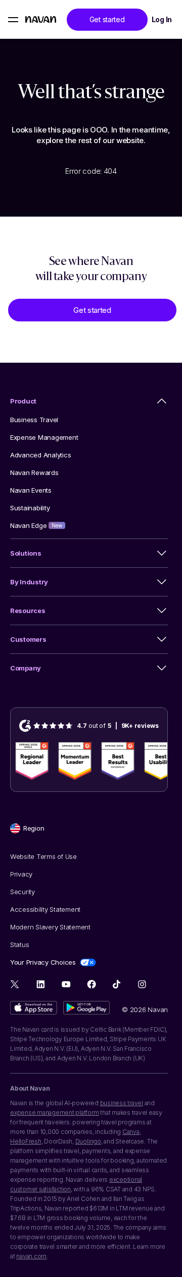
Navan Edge (36, 525)
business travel (121, 1103)
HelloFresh (25, 1141)
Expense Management (44, 437)
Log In (162, 19)
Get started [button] (107, 19)
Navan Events (31, 490)
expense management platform (54, 1112)
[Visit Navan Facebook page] (91, 984)
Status (19, 944)
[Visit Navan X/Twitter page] (15, 985)
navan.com (31, 1256)
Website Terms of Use (43, 856)
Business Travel (34, 420)
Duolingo (88, 1141)
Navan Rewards (34, 472)
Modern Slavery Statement (50, 927)
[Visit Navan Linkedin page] (40, 984)
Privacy (21, 874)
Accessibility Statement (45, 909)
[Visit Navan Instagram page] (141, 984)
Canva (131, 1131)
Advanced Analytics (40, 455)
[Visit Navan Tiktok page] (116, 984)
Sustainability (30, 508)
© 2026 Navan (145, 1009)
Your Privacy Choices (43, 962)
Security (22, 892)
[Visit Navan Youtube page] (66, 984)
